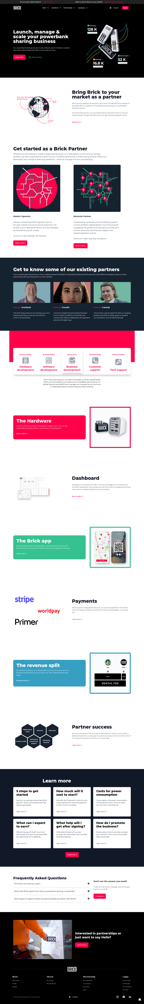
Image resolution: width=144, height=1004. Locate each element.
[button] (139, 999)
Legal (125, 977)
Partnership (89, 977)
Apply (84, 990)
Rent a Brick (15, 980)
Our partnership (87, 980)
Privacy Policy (127, 980)
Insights (14, 986)
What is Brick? (37, 57)
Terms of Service (127, 986)
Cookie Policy (126, 983)
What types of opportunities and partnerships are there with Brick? (45, 899)
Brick (15, 977)
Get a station (50, 980)
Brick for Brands (51, 983)
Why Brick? (86, 986)
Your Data (125, 990)
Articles (14, 983)
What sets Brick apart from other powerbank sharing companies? (44, 891)
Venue (50, 977)
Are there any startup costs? (27, 884)
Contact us (100, 896)
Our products (87, 983)
